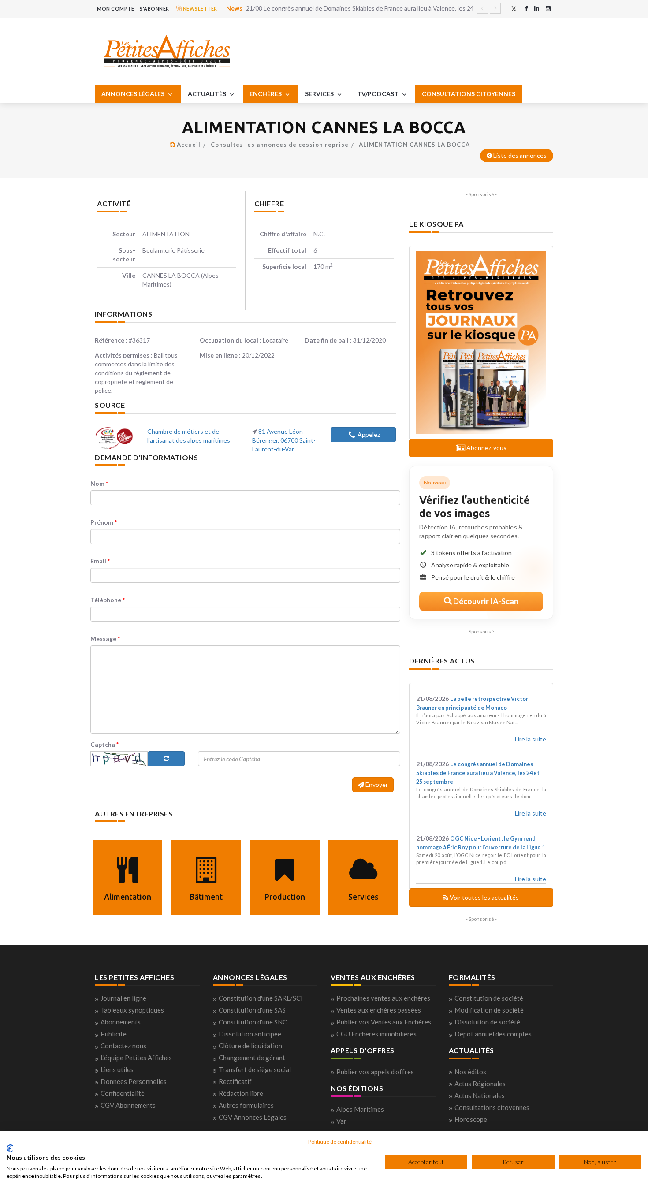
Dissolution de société (487, 1022)
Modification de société (489, 1010)
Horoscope (470, 1119)
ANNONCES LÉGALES (133, 93)
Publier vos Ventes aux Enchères (383, 1022)
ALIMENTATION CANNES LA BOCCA (414, 144)
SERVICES (320, 93)
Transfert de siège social (255, 1069)
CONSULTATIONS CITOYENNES (468, 93)
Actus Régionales (480, 1084)
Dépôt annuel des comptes (493, 1034)
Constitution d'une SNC (253, 1022)
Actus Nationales (479, 1095)
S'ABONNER (154, 8)
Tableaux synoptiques (132, 1010)
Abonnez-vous (485, 447)
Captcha (104, 744)
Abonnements (121, 1022)
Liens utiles (117, 1069)
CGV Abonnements (128, 1105)
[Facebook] (526, 8)
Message (105, 638)
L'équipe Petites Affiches (136, 1058)
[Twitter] (514, 8)
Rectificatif (235, 1081)
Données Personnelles (134, 1081)
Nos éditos (470, 1072)
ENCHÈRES (266, 93)
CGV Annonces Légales (253, 1117)
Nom (99, 483)
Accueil (189, 144)
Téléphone (107, 599)
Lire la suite (530, 739)
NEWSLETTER (199, 8)
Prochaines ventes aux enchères (383, 998)
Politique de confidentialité (340, 1141)
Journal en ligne (123, 998)
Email (100, 561)
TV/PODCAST (378, 93)
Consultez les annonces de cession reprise (280, 144)
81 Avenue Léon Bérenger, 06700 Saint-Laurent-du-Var (284, 440)
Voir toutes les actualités (483, 897)
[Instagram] (548, 8)
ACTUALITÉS (207, 93)
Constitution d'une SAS (252, 1010)
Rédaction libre (241, 1093)
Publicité (114, 1034)
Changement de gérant (252, 1058)
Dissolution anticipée (250, 1034)
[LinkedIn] (537, 8)
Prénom (103, 522)
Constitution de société (488, 998)
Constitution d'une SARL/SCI (261, 998)
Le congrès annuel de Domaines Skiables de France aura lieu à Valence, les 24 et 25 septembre (478, 773)
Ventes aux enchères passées (378, 1010)
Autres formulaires (246, 1105)
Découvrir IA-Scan (485, 601)
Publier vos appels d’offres (375, 1072)
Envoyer (376, 784)
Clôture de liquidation (250, 1046)
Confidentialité (123, 1093)
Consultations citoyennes (491, 1107)
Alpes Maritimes (360, 1109)
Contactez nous (123, 1046)
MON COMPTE (115, 8)
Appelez (369, 434)
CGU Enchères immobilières (376, 1034)
